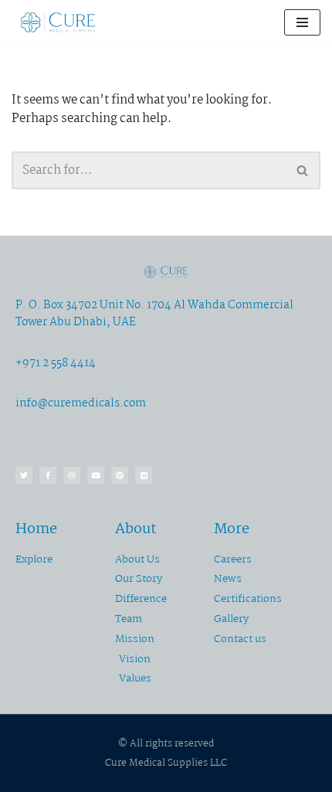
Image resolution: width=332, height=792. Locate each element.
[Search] (303, 170)
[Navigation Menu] (302, 22)
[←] (58, 22)
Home (36, 529)
